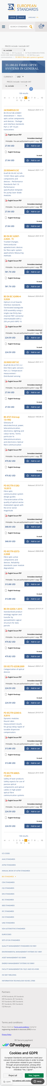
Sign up (21, 17)
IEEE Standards (8, 905)
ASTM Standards (9, 865)
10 (42, 98)
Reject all (13, 1075)
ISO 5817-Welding (9, 975)
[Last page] (30, 100)
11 (17, 100)
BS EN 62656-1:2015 (13, 617)
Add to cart (35, 146)
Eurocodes (6, 934)
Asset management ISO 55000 (14, 957)
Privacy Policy (6, 1034)
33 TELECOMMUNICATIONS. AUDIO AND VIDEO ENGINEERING (23, 54)
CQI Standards (8, 888)
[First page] (5, 98)
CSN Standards (8, 882)
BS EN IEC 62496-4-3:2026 (14, 309)
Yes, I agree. (34, 1075)
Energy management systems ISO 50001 (18, 963)
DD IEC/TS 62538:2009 (14, 669)
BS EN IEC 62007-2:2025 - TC (14, 246)
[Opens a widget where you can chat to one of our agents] (37, 1081)
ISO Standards (8, 917)
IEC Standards (8, 900)
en (37, 17)
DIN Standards (8, 894)
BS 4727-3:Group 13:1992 (14, 431)
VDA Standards (17, 1004)
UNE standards (8, 923)
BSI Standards (17, 53)
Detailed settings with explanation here (23, 1081)
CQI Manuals (6, 1006)
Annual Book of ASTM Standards (16, 871)
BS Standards (19, 996)
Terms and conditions (21, 1027)
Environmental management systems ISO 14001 (22, 952)
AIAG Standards (8, 859)
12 (21, 100)
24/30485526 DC (14, 120)
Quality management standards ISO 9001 (19, 946)
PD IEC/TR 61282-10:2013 (14, 498)
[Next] (25, 100)
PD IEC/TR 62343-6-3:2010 (14, 722)
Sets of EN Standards (11, 940)
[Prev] (10, 98)
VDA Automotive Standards (13, 928)
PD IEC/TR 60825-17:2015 (14, 784)
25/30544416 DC (14, 183)
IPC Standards (8, 911)
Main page (5, 53)
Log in (12, 17)
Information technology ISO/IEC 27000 (18, 981)
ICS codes (6, 853)
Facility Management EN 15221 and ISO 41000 (20, 969)
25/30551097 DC (13, 369)
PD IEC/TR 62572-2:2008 (14, 559)
